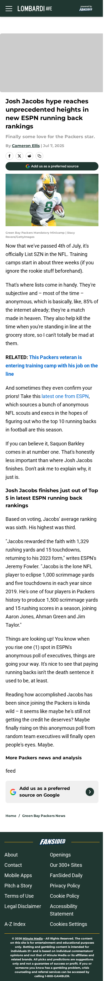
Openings (60, 855)
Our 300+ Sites (66, 865)
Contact (13, 865)
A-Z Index (15, 924)
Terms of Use (19, 896)
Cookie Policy (64, 896)
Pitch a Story (18, 886)
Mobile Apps (18, 875)
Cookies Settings (68, 924)
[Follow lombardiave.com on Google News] (90, 792)
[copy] (39, 156)
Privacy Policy (65, 886)
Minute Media (33, 938)
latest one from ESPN (65, 396)
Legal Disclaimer (22, 906)
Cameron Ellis (26, 145)
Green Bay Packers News (43, 816)
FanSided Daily (66, 875)
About (11, 855)
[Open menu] (9, 8)
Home (11, 816)
